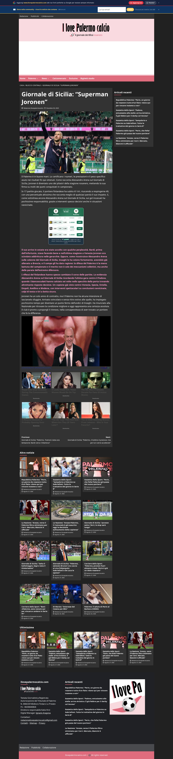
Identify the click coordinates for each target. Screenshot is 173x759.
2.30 (65, 228)
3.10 (60, 222)
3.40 (55, 222)
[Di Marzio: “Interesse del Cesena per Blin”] (66, 594)
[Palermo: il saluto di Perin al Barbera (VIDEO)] (97, 594)
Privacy (42, 723)
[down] (37, 79)
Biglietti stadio (87, 78)
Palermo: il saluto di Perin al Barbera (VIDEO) (96, 607)
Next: (89, 440)
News (44, 78)
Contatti (24, 723)
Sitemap (33, 723)
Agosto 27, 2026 (28, 491)
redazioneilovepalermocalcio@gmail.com (39, 720)
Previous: (41, 440)
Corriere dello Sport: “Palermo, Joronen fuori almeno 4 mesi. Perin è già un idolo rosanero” (96, 567)
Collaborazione (47, 16)
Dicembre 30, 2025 (52, 108)
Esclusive (73, 78)
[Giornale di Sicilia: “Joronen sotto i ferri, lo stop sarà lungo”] (97, 510)
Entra (130, 9)
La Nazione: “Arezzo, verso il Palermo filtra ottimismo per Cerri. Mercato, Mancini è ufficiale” (34, 526)
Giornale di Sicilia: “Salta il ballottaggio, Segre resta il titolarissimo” (33, 565)
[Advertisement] (86, 57)
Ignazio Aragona (43, 713)
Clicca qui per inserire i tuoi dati (145, 9)
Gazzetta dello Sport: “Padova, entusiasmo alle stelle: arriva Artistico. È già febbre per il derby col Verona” (133, 113)
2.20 (65, 222)
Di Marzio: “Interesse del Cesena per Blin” (64, 607)
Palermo (32, 78)
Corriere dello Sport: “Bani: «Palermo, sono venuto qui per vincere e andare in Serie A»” (34, 610)
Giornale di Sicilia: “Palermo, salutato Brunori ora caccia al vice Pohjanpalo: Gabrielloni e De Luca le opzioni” (65, 568)
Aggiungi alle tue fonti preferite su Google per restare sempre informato (55, 3)
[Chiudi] (158, 3)
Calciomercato (59, 78)
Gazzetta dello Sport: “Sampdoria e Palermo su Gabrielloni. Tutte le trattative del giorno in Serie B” (66, 484)
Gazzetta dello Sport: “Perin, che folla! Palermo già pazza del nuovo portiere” (96, 481)
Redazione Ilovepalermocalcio (33, 108)
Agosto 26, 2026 (59, 614)
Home (22, 78)
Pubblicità (35, 16)
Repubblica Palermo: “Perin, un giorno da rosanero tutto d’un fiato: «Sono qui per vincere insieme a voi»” (34, 483)
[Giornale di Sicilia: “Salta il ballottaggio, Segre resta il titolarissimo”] (34, 551)
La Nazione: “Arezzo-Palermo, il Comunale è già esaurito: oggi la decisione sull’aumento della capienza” (66, 526)
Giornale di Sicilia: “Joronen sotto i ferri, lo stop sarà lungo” (96, 525)
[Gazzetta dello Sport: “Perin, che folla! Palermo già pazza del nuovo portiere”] (97, 467)
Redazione (24, 16)
